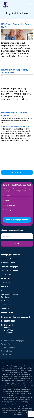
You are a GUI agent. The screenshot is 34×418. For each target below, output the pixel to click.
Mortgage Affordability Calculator (9, 295)
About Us (4, 287)
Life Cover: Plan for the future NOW (16, 25)
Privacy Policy (6, 344)
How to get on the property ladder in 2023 (14, 71)
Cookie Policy (6, 351)
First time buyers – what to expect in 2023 (14, 114)
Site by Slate (6, 354)
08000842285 (9, 321)
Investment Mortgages (9, 267)
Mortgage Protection (9, 263)
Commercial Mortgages (9, 270)
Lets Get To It (17, 172)
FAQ (2, 290)
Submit (17, 243)
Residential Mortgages (9, 259)
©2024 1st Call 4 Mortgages (12, 340)
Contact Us (5, 309)
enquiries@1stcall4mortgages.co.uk (17, 317)
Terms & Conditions (9, 347)
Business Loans (6, 274)
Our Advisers (5, 283)
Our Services (5, 301)
